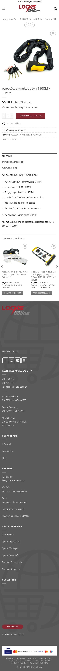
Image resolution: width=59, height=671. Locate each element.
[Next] (56, 271)
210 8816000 (8, 421)
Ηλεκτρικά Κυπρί (43, 661)
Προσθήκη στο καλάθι (30, 115)
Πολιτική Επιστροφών (12, 562)
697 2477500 (20, 411)
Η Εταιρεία (7, 444)
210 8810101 (20, 421)
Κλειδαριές (11, 658)
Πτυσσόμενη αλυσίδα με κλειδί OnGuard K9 (14, 275)
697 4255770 (8, 425)
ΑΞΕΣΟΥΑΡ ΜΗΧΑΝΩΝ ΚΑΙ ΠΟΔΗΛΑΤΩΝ (38, 19)
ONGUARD (32, 215)
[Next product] (26, 25)
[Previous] (2, 271)
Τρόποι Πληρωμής (10, 548)
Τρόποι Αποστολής (10, 555)
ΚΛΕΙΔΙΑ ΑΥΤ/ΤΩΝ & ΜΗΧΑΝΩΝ (40, 658)
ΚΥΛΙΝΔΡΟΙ (21, 658)
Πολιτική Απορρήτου (11, 569)
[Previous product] (32, 25)
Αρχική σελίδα (9, 19)
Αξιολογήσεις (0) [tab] (9, 168)
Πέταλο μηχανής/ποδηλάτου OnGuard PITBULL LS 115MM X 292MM (43, 277)
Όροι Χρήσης (8, 534)
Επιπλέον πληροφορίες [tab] (12, 162)
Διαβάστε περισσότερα (12, 293)
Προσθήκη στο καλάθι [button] (41, 293)
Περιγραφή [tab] (7, 156)
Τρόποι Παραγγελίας (11, 541)
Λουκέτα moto (14, 139)
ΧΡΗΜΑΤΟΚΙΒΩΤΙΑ (19, 663)
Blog (4, 458)
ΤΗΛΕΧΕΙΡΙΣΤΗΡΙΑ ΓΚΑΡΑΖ (38, 663)
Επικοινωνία (7, 451)
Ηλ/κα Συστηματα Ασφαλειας (21, 661)
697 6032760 (20, 400)
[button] (4, 8)
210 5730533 (8, 400)
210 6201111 (8, 411)
